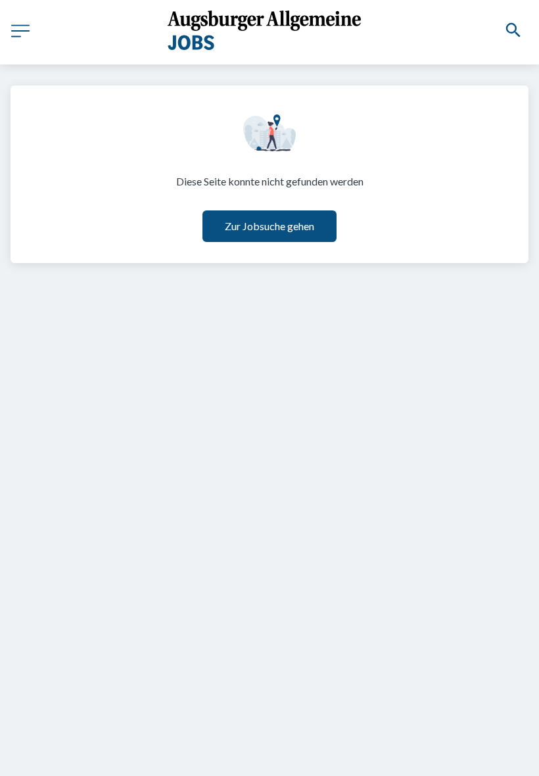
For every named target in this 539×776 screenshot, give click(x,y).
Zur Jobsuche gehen (269, 226)
